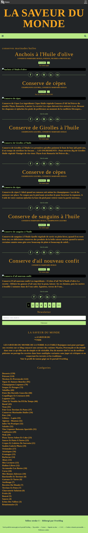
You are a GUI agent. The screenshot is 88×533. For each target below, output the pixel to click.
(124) (8, 376)
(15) (8, 454)
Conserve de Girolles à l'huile (44, 128)
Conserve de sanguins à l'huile (44, 216)
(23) (17, 437)
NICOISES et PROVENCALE (61, 58)
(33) (11, 418)
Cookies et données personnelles (74, 527)
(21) (18, 443)
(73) (12, 387)
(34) (17, 412)
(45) (7, 404)
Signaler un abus (53, 527)
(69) (8, 390)
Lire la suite (44, 114)
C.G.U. (62, 527)
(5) (6, 496)
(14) (8, 457)
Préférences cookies (43, 530)
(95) (16, 382)
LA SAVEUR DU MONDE (44, 18)
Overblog (58, 520)
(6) (13, 490)
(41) (6, 407)
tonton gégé (40, 359)
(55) (8, 398)
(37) (17, 409)
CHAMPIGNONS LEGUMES (31, 87)
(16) (9, 451)
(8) (14, 476)
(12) (11, 465)
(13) (7, 460)
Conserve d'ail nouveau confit (44, 261)
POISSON (46, 58)
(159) (8, 373)
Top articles (36, 527)
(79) (15, 384)
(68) (17, 393)
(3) (12, 501)
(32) (12, 421)
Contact (43, 527)
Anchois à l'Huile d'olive (44, 54)
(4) (6, 499)
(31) (19, 429)
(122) (15, 379)
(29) (9, 432)
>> (59, 305)
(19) (14, 446)
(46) (20, 401)
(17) (9, 448)
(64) (16, 395)
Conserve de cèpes (44, 83)
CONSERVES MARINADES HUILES (29, 58)
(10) (14, 468)
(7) (8, 482)
